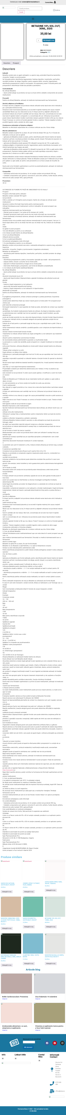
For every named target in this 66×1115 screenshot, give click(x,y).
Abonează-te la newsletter (32, 1039)
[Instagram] (62, 1043)
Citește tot (4, 998)
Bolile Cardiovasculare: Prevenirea (15, 997)
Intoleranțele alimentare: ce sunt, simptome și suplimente (14, 1027)
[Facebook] (47, 1043)
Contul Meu (49, 2)
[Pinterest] (55, 1043)
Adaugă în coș (6, 891)
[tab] (7, 63)
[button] (33, 18)
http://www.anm (8, 770)
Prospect (16, 63)
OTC (48, 52)
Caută (21, 12)
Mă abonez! (28, 1047)
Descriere (7, 63)
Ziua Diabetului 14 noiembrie (46, 997)
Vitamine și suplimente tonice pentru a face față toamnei (49, 1027)
